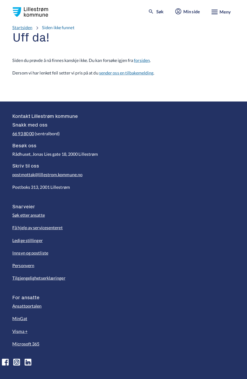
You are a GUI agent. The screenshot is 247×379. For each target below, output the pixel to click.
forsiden (142, 60)
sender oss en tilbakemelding (126, 72)
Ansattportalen (26, 306)
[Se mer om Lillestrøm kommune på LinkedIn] (28, 362)
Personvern (23, 265)
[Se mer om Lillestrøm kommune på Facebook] (5, 362)
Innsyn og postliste (30, 253)
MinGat (19, 318)
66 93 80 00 (23, 133)
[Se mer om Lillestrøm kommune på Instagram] (16, 362)
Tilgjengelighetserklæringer (38, 278)
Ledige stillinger (27, 240)
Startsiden (22, 27)
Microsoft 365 (25, 343)
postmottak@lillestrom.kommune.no (47, 174)
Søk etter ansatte (28, 215)
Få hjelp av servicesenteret (37, 227)
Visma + (19, 331)
